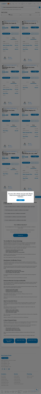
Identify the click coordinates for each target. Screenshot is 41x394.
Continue (20, 200)
